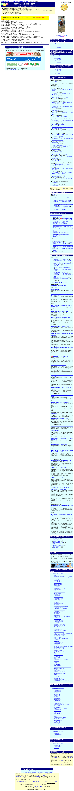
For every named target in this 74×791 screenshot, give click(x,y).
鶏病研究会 (56, 714)
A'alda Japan (56, 675)
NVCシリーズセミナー (58, 655)
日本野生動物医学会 (58, 617)
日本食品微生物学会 (58, 734)
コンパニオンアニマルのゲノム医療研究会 (63, 633)
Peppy (55, 575)
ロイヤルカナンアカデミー (59, 592)
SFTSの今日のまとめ (57, 251)
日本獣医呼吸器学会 (58, 623)
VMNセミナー (57, 664)
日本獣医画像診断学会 (58, 603)
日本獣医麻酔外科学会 (58, 598)
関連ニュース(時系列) (56, 55)
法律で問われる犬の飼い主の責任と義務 (62, 201)
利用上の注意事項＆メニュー (56, 215)
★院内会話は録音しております (57, 430)
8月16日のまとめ (57, 70)
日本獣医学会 (57, 594)
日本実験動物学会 (57, 745)
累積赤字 (62, 760)
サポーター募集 (13, 69)
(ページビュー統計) (54, 777)
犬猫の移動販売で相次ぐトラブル (61, 277)
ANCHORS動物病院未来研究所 (60, 673)
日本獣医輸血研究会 (58, 629)
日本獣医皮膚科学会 (58, 599)
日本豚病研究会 (57, 711)
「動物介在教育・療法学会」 (58, 86)
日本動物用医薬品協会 (58, 703)
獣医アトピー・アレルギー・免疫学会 (62, 616)
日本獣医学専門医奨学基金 (59, 624)
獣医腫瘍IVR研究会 (58, 650)
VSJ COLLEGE (57, 656)
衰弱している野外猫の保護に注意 (60, 223)
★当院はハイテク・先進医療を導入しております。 (62, 467)
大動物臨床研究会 (57, 705)
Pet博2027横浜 (55, 182)
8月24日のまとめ (57, 58)
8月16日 (55, 44)
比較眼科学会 (57, 612)
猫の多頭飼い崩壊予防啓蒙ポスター (61, 278)
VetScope (56, 663)
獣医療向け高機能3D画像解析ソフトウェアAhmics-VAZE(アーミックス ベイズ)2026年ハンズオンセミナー (63, 578)
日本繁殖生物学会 (57, 694)
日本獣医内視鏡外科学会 (59, 621)
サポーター (69, 757)
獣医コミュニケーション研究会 (60, 708)
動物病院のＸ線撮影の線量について (61, 208)
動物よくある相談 (57, 541)
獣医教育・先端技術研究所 (59, 671)
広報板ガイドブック (33, 770)
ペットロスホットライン (57, 81)
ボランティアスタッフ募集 (41, 781)
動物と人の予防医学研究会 (59, 634)
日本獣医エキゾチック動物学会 (60, 608)
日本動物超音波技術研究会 (59, 718)
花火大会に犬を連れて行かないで (61, 259)
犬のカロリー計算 (57, 547)
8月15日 (55, 45)
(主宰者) (35, 774)
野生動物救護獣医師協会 (59, 647)
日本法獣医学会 (57, 613)
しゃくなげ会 (57, 723)
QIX (55, 653)
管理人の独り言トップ (57, 217)
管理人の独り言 (56, 540)
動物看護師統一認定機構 (59, 679)
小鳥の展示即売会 (56, 149)
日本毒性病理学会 (57, 746)
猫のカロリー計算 (57, 546)
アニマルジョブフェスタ (59, 651)
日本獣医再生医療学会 (58, 611)
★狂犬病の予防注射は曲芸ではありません (60, 402)
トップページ (56, 538)
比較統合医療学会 (57, 615)
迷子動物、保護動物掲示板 (58, 545)
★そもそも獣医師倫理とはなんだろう (59, 282)
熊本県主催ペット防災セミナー (58, 185)
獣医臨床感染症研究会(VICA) (60, 630)
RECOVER (56, 669)
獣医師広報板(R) (38, 786)
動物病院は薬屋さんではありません (61, 273)
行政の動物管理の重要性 (58, 241)
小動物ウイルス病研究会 (59, 632)
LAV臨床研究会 (57, 639)
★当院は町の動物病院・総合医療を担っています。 (62, 460)
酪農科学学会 (57, 695)
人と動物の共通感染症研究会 (60, 736)
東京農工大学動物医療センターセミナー (62, 667)
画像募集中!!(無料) (61, 35)
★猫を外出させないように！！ (57, 413)
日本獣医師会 (57, 580)
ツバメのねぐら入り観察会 (57, 99)
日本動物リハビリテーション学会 (61, 606)
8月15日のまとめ (57, 71)
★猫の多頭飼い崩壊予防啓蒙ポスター (59, 285)
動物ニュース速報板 (57, 543)
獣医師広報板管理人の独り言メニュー (21, 1)
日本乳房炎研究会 (57, 709)
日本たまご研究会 (57, 712)
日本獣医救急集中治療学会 (59, 610)
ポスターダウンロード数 (58, 542)
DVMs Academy (57, 657)
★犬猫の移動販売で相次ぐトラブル (58, 365)
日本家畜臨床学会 (57, 690)
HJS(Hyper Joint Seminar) (59, 652)
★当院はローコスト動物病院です (58, 477)
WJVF (55, 590)
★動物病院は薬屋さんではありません (59, 444)
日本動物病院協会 (57, 583)
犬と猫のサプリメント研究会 (60, 648)
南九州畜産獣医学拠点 (58, 702)
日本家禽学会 (57, 698)
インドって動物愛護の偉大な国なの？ (62, 200)
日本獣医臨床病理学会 (58, 607)
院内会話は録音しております (60, 272)
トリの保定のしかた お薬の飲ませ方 (62, 206)
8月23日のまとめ (57, 59)
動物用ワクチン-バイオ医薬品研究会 (61, 704)
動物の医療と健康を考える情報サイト (62, 659)
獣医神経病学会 (57, 602)
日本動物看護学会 (57, 676)
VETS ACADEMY (57, 665)
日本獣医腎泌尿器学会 (58, 597)
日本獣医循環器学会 (58, 595)
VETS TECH (56, 661)
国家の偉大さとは (57, 236)
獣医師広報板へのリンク (22, 781)
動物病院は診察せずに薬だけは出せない (61, 232)
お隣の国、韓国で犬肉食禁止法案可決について (63, 225)
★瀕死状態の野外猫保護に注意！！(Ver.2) (60, 418)
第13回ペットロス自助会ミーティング (60, 97)
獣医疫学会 (56, 733)
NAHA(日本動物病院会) (59, 584)
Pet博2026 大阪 (55, 142)
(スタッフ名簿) (32, 777)
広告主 (23, 776)
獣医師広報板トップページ (6, 1)
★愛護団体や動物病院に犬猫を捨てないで (60, 326)
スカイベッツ (57, 670)
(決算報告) (38, 776)
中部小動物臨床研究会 (58, 637)
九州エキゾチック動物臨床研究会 (61, 638)
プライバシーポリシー (53, 781)
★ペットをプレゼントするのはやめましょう (60, 317)
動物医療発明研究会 (58, 643)
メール (62, 188)
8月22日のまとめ (57, 60)
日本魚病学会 (57, 722)
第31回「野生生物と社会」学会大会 (59, 154)
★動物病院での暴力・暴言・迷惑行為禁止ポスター (62, 426)
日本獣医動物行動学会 (58, 620)
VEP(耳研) (56, 628)
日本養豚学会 (57, 696)
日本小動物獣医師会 (58, 581)
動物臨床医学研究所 (58, 589)
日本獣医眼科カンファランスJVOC (61, 587)
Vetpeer (55, 662)
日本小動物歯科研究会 (58, 626)
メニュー (59, 47)
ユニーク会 (56, 748)
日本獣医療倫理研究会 (58, 642)
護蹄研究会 (56, 716)
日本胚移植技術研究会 (58, 707)
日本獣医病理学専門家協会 (59, 635)
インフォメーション (26, 772)
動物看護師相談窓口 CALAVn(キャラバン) (62, 680)
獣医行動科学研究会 (58, 713)
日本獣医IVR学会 (57, 619)
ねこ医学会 (56, 641)
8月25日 (55, 43)
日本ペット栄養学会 (58, 600)
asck (55, 658)
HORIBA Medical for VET (59, 668)
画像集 (61, 36)
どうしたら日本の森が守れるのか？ (59, 116)
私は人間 (55, 231)
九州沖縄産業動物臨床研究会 (60, 717)
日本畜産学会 (57, 692)
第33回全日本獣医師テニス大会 (58, 176)
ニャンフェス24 (55, 160)
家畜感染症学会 (57, 699)
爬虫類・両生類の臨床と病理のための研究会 (63, 646)
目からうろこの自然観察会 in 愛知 (59, 110)
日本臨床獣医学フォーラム (59, 588)
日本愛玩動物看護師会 (58, 678)
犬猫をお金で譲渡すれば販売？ (59, 222)
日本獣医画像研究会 (58, 645)
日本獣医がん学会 (57, 604)
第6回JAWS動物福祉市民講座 (58, 124)
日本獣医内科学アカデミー (59, 625)
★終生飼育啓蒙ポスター (56, 289)
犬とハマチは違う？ (57, 235)
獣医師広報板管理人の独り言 (38, 772)
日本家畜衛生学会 (57, 691)
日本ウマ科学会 (57, 700)
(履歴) (44, 775)
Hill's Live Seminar (57, 593)
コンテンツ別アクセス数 (56, 550)
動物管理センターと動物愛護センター (61, 234)
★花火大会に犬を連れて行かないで (60, 356)
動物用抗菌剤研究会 (58, 720)
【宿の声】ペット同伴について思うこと (62, 197)
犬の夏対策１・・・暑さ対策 (60, 209)
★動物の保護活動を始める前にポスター (59, 311)
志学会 (55, 674)
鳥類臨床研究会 (57, 585)
